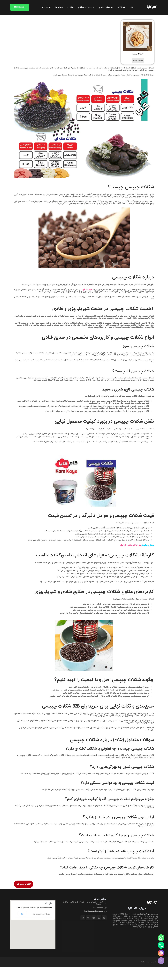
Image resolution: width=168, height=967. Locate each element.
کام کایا (147, 914)
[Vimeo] (88, 917)
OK (22, 914)
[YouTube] (93, 917)
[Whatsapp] (161, 937)
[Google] (98, 917)
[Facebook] (104, 917)
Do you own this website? (41, 914)
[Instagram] (161, 953)
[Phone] (161, 945)
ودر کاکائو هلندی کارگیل (130, 545)
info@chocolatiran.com (93, 911)
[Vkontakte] (82, 917)
